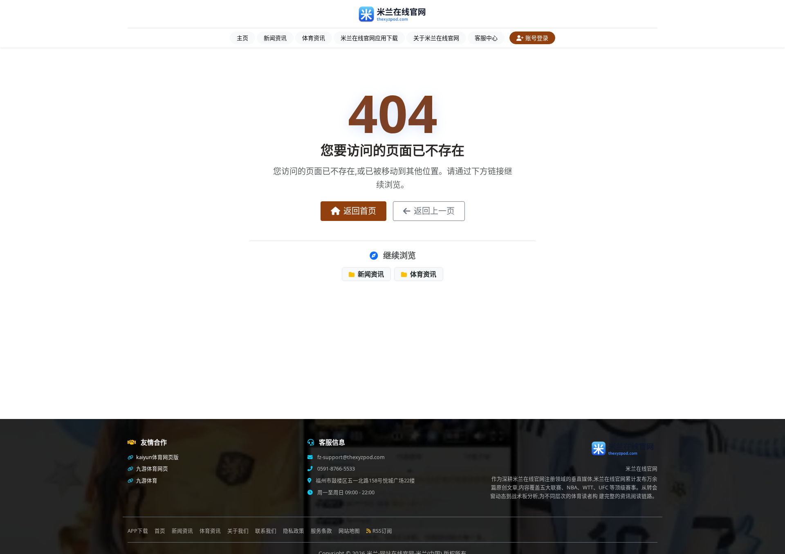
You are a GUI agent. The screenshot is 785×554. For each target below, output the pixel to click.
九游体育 (146, 480)
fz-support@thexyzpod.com (350, 457)
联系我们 (265, 530)
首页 (160, 530)
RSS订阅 (382, 530)
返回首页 (359, 210)
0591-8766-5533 (335, 468)
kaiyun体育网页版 (157, 457)
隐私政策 (293, 530)
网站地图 (349, 530)
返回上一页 (434, 210)
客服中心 (486, 38)
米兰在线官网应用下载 (369, 38)
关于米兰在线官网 (436, 38)
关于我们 (238, 530)
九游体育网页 (151, 468)
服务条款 (321, 530)
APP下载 (138, 530)
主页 (242, 38)
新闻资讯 (275, 38)
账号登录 (536, 38)
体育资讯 (313, 38)
